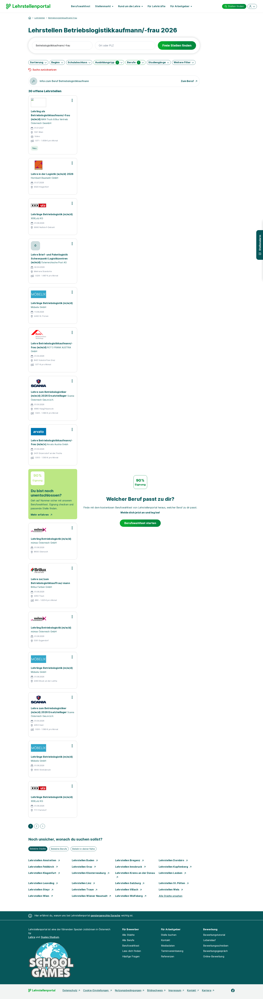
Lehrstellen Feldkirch (41, 866)
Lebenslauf (209, 940)
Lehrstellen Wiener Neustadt (90, 895)
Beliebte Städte (38, 848)
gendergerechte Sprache (105, 915)
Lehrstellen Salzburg (128, 883)
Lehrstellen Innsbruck (129, 866)
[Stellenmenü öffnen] (72, 100)
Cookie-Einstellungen (96, 990)
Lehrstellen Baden (83, 860)
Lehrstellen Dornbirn (172, 860)
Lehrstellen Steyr (39, 889)
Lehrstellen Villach (127, 889)
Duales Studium (50, 937)
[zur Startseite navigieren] (29, 18)
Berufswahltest (80, 6)
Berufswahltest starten (140, 523)
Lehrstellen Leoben (171, 872)
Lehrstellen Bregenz (128, 860)
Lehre (31, 937)
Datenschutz (70, 990)
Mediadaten (168, 945)
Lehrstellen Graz (82, 866)
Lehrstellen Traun (83, 889)
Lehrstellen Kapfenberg (174, 866)
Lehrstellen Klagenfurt (42, 872)
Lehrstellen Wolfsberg (129, 895)
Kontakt (165, 940)
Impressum (174, 990)
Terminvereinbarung (172, 950)
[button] (38, 62)
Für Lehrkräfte (156, 6)
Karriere (206, 990)
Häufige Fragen (131, 956)
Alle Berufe (128, 940)
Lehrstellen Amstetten (42, 860)
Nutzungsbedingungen (128, 990)
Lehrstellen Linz (82, 883)
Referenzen (167, 956)
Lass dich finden (131, 950)
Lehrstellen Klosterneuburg (89, 872)
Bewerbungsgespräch (215, 950)
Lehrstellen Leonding (41, 883)
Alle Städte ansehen (170, 895)
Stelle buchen (168, 934)
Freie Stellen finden (176, 45)
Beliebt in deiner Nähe (83, 849)
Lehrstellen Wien (39, 895)
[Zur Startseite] (28, 6)
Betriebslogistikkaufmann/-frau (62, 18)
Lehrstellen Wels (169, 889)
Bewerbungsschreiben (215, 945)
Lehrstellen (39, 18)
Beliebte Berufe (59, 849)
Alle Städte (128, 934)
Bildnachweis (155, 990)
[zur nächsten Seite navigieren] (42, 826)
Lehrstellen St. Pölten (172, 883)
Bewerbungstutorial (214, 934)
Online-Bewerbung (213, 956)
